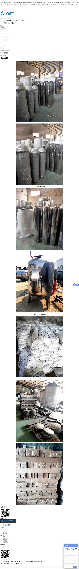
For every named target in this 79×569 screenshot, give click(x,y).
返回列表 (5, 507)
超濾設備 (1, 29)
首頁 (1, 25)
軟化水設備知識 (5, 539)
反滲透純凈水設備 (3, 26)
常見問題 (4, 537)
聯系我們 (7, 50)
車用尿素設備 (2, 30)
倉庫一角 (5, 506)
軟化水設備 (2, 27)
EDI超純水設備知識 (5, 540)
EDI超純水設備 (2, 28)
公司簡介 (1, 50)
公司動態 (4, 536)
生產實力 (4, 50)
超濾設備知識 (5, 541)
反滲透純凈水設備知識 (6, 538)
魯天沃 (1, 55)
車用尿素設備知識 (5, 542)
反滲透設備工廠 (38, 314)
